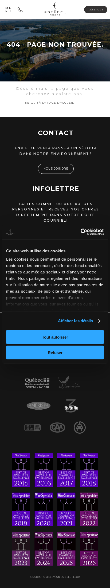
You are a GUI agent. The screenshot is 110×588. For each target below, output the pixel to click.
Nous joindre (56, 168)
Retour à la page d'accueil (49, 102)
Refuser (55, 352)
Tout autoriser (55, 337)
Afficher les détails (75, 321)
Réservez (95, 9)
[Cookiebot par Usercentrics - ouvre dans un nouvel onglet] (80, 232)
